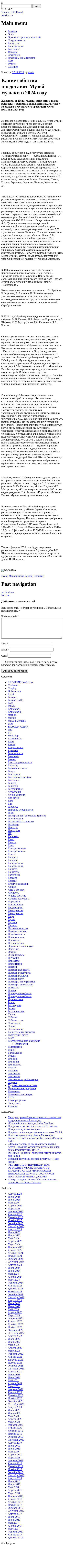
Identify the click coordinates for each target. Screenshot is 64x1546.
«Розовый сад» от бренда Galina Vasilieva (30, 1123)
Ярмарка (13, 1106)
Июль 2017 (14, 1516)
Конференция (15, 866)
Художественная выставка (22, 1085)
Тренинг (12, 1058)
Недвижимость (16, 934)
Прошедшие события (20, 993)
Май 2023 (13, 1309)
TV (9, 732)
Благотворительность (20, 762)
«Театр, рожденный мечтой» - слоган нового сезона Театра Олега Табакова (33, 1181)
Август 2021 (15, 1371)
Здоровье (13, 806)
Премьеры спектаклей (20, 984)
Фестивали (14, 1073)
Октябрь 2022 (15, 1330)
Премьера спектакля (19, 972)
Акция (11, 744)
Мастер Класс (15, 904)
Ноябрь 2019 (15, 1433)
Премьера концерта (19, 969)
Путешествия (15, 999)
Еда (10, 803)
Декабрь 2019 (15, 1430)
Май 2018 (13, 1487)
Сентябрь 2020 (16, 1404)
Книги (11, 854)
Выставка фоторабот (19, 777)
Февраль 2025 (15, 1247)
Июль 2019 (14, 1445)
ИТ (9, 833)
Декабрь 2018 (15, 1466)
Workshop (13, 735)
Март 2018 (14, 1493)
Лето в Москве (16, 889)
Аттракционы (15, 747)
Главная (12, 31)
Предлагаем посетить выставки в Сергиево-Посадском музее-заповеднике (32, 1128)
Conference (14, 685)
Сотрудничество (17, 40)
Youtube (5, 12)
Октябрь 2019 (15, 1436)
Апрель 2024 (15, 1276)
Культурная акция (18, 883)
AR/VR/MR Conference (20, 682)
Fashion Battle (15, 700)
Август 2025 (15, 1229)
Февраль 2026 (15, 1211)
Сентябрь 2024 (16, 1261)
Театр (11, 1037)
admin (31, 72)
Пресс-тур (13, 987)
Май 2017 (13, 1522)
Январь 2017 (15, 1534)
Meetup (12, 717)
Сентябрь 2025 (16, 1226)
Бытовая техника (17, 768)
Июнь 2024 (14, 1270)
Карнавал (13, 836)
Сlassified (13, 66)
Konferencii (14, 708)
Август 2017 (15, 1513)
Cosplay (12, 688)
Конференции (15, 46)
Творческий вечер (18, 1035)
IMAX (11, 705)
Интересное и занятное (21, 821)
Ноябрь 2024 (15, 1256)
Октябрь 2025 (15, 1223)
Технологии (21, 1043)
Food (10, 60)
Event (4, 576)
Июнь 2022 (14, 1341)
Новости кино (16, 937)
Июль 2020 (14, 1410)
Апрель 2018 (15, 1490)
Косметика (14, 874)
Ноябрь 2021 (15, 1362)
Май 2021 (13, 1380)
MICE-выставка (17, 720)
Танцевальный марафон (21, 1032)
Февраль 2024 (15, 1282)
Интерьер (13, 824)
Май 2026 (13, 1202)
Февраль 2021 (15, 1389)
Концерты (13, 43)
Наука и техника (17, 931)
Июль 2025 (14, 1232)
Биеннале (13, 756)
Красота (12, 877)
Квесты (12, 842)
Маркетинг (14, 901)
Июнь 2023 (14, 1306)
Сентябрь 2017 (16, 1510)
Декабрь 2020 (15, 1395)
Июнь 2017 (14, 1519)
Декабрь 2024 (15, 1253)
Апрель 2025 (15, 1241)
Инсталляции (15, 818)
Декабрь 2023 (15, 1288)
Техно (11, 1049)
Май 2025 (13, 1238)
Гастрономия (15, 788)
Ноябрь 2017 (15, 1505)
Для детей (13, 797)
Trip (10, 729)
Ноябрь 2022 (15, 1327)
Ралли (11, 1002)
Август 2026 (15, 1193)
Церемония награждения (22, 1088)
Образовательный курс (21, 946)
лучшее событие (17, 895)
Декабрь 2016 (15, 1537)
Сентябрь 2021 (16, 1368)
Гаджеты (13, 786)
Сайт (4, 655)
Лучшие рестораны (18, 898)
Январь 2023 (15, 1321)
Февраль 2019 (15, 1460)
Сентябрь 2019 (16, 1439)
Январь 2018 (15, 1499)
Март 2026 (14, 1208)
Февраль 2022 (15, 1353)
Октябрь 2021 (15, 1365)
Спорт (11, 1026)
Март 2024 (14, 1279)
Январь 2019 (15, 1463)
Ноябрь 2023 (15, 1291)
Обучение (13, 949)
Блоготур (13, 765)
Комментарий (10, 616)
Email (5, 649)
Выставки (13, 49)
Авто (11, 741)
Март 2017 (14, 1528)
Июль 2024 (14, 1267)
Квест (11, 839)
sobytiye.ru (7, 15)
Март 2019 (14, 1457)
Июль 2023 (14, 1303)
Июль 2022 (14, 1339)
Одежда (12, 952)
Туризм (12, 63)
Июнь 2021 (14, 1377)
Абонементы (15, 738)
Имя (4, 643)
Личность (13, 892)
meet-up (12, 714)
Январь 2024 (15, 1285)
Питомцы (13, 957)
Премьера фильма (18, 975)
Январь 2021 (15, 1392)
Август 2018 (15, 1478)
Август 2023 (15, 1300)
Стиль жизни (15, 1029)
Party (10, 723)
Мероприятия (16, 576)
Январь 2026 (15, 1214)
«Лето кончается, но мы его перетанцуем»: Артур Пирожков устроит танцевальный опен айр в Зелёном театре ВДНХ (34, 1147)
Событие (39, 576)
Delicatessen (14, 691)
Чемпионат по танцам (20, 1094)
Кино (11, 845)
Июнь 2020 (14, 1413)
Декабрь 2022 (15, 1324)
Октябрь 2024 (15, 1258)
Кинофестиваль (16, 851)
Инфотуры (14, 830)
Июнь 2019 (14, 1448)
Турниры (13, 1070)
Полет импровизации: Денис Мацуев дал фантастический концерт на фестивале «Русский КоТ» (35, 1138)
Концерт (12, 869)
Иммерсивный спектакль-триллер (27, 815)
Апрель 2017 (15, 1525)
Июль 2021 (14, 1374)
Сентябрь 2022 (16, 1333)
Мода (11, 916)
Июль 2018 (14, 1481)
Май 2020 (13, 1416)
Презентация (15, 963)
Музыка (12, 922)
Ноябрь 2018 (15, 1469)
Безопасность (15, 753)
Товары (12, 1055)
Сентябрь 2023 (16, 1297)
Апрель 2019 (15, 1454)
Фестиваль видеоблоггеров (23, 1079)
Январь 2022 (15, 1356)
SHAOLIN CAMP (18, 726)
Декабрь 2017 (15, 1502)
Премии (12, 966)
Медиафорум (15, 907)
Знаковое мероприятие (20, 809)
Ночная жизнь (16, 943)
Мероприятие (15, 910)
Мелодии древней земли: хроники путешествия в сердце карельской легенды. (34, 1119)
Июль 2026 (14, 1196)
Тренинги (13, 1061)
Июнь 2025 (14, 1235)
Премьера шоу (16, 978)
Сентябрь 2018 (16, 1475)
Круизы (12, 880)
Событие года (15, 1020)
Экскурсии (14, 1103)
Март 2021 (14, 1386)
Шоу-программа (17, 1100)
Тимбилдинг (15, 1052)
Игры (11, 812)
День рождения (16, 794)
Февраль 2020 (15, 1424)
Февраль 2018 (15, 1496)
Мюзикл (12, 925)
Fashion (12, 697)
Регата (11, 1008)
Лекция (12, 886)
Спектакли (14, 55)
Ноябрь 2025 (15, 1220)
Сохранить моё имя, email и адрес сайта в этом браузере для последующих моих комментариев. (29, 663)
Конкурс (12, 860)
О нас (11, 34)
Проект (12, 990)
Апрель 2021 (15, 1383)
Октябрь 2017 (15, 1507)
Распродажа (14, 1005)
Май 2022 (13, 1344)
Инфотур (13, 827)
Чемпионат (14, 1091)
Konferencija (14, 711)
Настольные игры (18, 928)
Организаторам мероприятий (24, 37)
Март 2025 (14, 1244)
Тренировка (14, 1064)
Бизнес (12, 759)
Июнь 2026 (14, 1199)
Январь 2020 (15, 1427)
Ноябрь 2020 (15, 1398)
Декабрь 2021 (15, 1359)
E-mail (19, 12)
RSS (13, 12)
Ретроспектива (16, 1011)
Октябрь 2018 (15, 1472)
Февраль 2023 (15, 1318)
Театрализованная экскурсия (24, 1040)
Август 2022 (15, 1336)
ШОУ (11, 1097)
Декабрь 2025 (15, 1217)
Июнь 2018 (14, 1484)
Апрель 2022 (15, 1347)
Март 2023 (14, 1315)
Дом (10, 800)
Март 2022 (14, 1350)
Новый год (14, 940)
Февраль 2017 (15, 1531)
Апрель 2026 (15, 1205)
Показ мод (14, 960)
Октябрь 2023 (15, 1294)
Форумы (12, 52)
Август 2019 (15, 1442)
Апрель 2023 (15, 1312)
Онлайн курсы (16, 954)
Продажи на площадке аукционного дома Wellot (35, 1132)
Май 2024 (13, 1273)
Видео (11, 771)
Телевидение (15, 1046)
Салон (11, 1014)
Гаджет (12, 783)
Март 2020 (14, 1422)
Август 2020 (15, 1407)
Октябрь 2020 (15, 1401)
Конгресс (13, 857)
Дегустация (14, 791)
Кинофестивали (17, 848)
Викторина (14, 774)
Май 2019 (13, 1451)
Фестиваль (14, 1076)
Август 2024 (15, 1264)
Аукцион (13, 750)
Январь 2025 (15, 1250)
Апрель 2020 (15, 1419)
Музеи (28, 576)
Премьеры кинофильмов (21, 57)
